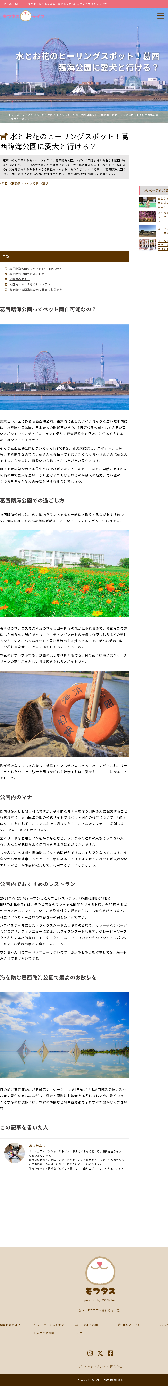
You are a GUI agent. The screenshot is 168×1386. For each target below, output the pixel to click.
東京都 (15, 183)
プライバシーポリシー (93, 1366)
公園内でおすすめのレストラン (29, 284)
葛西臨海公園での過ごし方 (27, 274)
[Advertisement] (65, 218)
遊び (45, 183)
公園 (5, 183)
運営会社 (116, 1366)
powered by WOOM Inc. (100, 1300)
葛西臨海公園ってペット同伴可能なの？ (35, 269)
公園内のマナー (19, 279)
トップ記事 (31, 183)
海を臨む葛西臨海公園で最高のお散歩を (35, 289)
